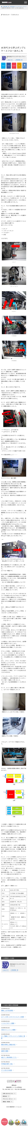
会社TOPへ (10, 60)
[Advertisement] (14, 31)
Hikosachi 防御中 (24, 1124)
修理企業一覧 (6, 6)
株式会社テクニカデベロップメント (18, 6)
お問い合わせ (4, 1121)
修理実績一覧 (19, 60)
